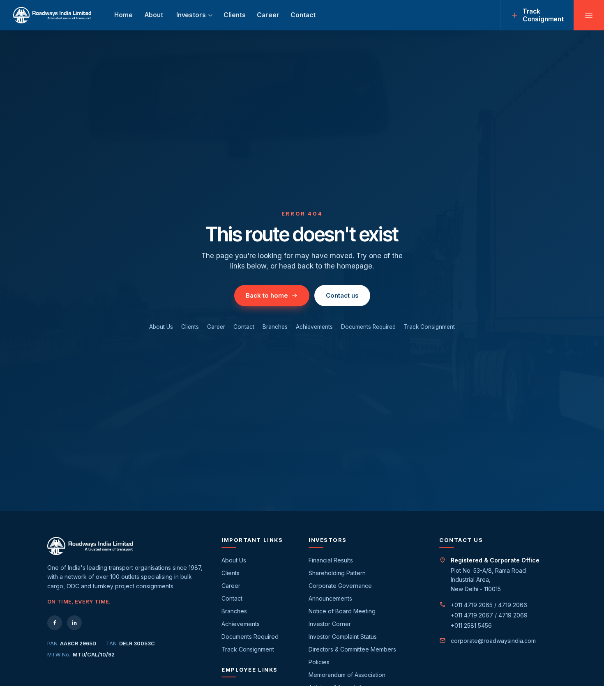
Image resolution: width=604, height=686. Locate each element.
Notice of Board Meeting (342, 611)
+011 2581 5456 (471, 625)
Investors (191, 15)
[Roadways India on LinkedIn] (74, 622)
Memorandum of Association (347, 674)
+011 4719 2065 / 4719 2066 (489, 604)
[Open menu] (589, 15)
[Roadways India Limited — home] (52, 15)
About (153, 15)
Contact (302, 15)
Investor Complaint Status (343, 636)
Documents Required (368, 326)
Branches (275, 326)
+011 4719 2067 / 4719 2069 (489, 615)
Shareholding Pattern (337, 572)
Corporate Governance (340, 585)
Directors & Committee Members (352, 649)
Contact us (342, 295)
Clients (234, 15)
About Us (161, 326)
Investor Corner (330, 623)
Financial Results (331, 560)
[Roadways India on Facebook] (54, 622)
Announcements (330, 598)
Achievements (314, 326)
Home (123, 15)
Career (268, 15)
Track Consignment (429, 326)
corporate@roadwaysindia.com (493, 640)
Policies (319, 661)
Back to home (267, 295)
